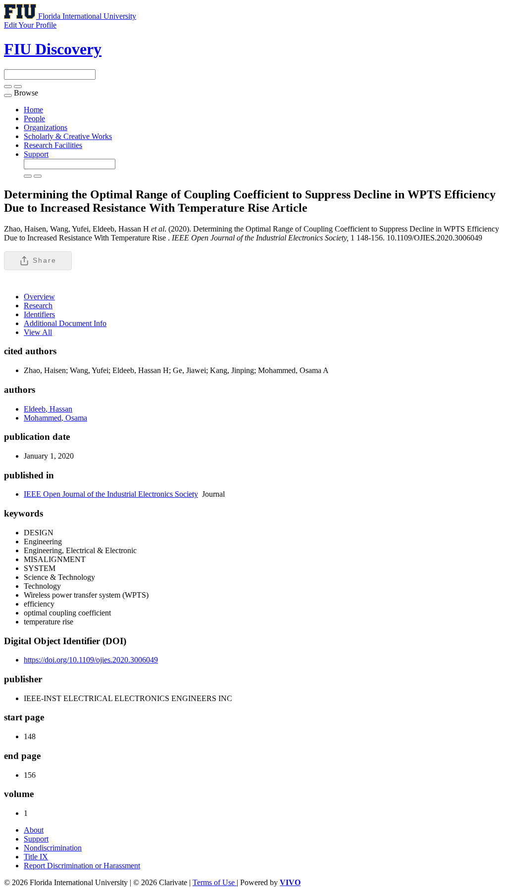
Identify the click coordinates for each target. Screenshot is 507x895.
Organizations (45, 127)
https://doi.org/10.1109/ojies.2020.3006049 (91, 660)
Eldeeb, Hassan (48, 409)
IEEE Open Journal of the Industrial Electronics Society (111, 494)
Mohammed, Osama (55, 418)
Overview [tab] (39, 296)
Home (33, 109)
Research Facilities (53, 145)
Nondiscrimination (53, 848)
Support (36, 154)
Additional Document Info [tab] (65, 323)
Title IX (36, 856)
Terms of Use (215, 882)
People (34, 118)
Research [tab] (38, 305)
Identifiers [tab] (39, 314)
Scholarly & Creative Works (68, 136)
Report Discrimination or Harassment (82, 865)
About (34, 830)
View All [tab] (38, 332)
